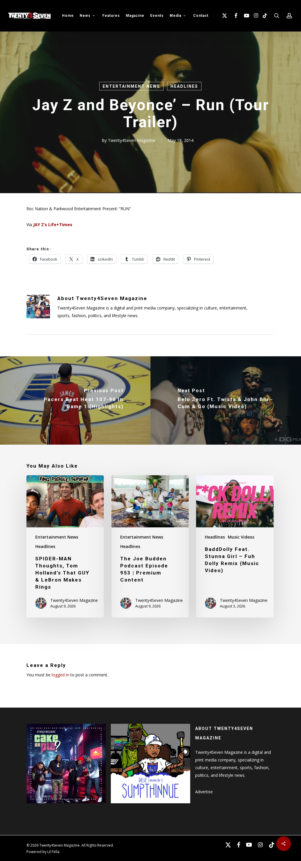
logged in (60, 675)
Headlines (184, 86)
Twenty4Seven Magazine (131, 140)
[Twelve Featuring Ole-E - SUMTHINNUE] (150, 806)
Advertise (204, 791)
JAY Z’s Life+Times (52, 224)
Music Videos (241, 537)
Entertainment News (131, 86)
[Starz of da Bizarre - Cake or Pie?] (66, 806)
